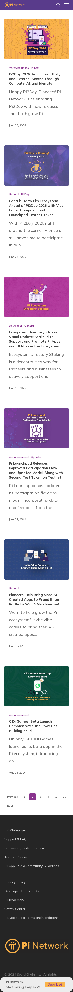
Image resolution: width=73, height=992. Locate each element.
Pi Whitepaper (15, 830)
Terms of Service (16, 857)
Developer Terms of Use (22, 891)
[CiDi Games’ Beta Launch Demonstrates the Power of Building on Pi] (36, 686)
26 (64, 796)
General (14, 194)
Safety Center (14, 909)
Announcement (19, 67)
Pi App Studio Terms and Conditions (31, 918)
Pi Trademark (14, 900)
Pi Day (35, 67)
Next (10, 805)
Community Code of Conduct (25, 848)
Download (55, 984)
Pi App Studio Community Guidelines (31, 866)
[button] (66, 5)
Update (36, 457)
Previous (12, 796)
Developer (15, 325)
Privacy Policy (15, 882)
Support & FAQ (15, 839)
